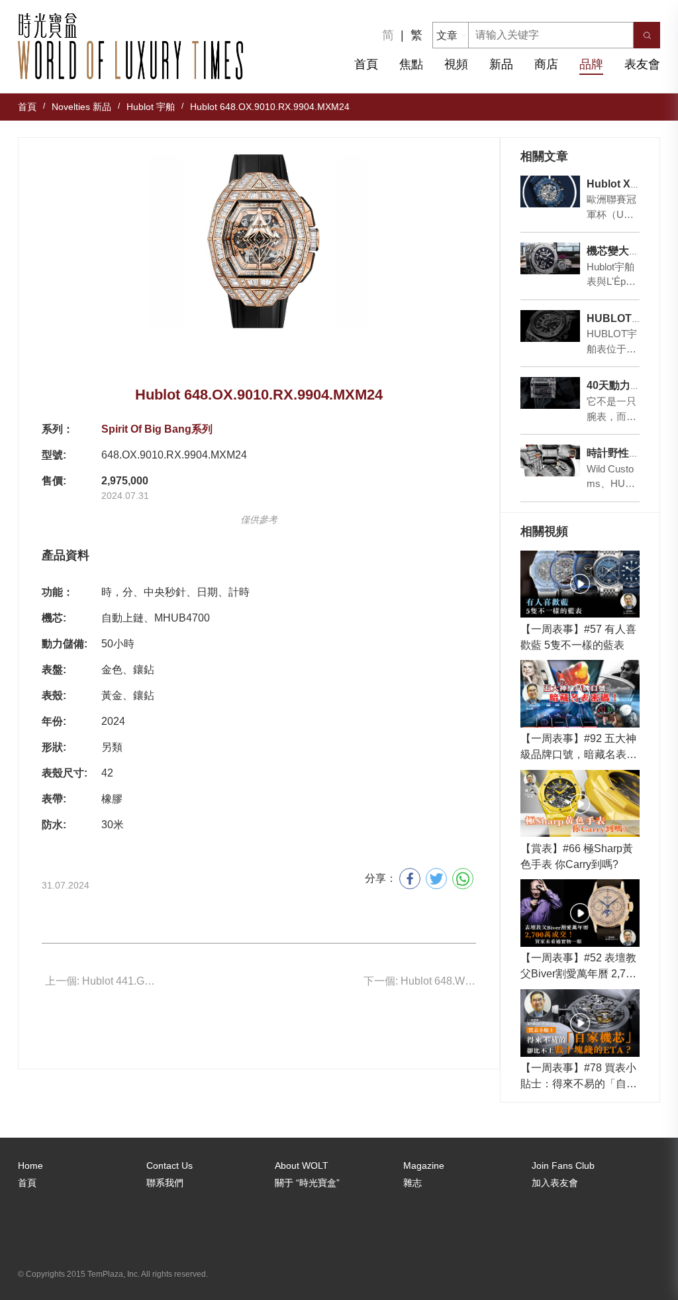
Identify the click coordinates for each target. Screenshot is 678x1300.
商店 (546, 64)
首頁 (366, 64)
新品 (501, 64)
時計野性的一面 (624, 453)
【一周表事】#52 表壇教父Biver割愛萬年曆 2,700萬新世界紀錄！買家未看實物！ (579, 967)
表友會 (642, 64)
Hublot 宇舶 (150, 106)
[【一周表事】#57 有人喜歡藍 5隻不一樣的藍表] (580, 584)
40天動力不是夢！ (630, 385)
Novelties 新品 (81, 106)
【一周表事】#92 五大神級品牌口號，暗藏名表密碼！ (578, 748)
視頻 (456, 64)
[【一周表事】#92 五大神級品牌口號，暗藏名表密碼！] (580, 694)
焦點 (411, 64)
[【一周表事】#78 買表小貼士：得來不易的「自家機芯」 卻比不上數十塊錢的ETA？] (580, 1023)
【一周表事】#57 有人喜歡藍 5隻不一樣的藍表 (578, 637)
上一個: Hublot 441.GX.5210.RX (101, 981)
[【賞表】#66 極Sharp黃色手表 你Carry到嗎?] (580, 804)
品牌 (591, 64)
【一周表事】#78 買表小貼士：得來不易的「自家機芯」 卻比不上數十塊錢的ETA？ (580, 1077)
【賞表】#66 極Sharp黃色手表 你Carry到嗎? (576, 856)
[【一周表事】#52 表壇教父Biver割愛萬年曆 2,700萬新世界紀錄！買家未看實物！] (580, 913)
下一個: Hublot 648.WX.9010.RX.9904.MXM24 (419, 981)
